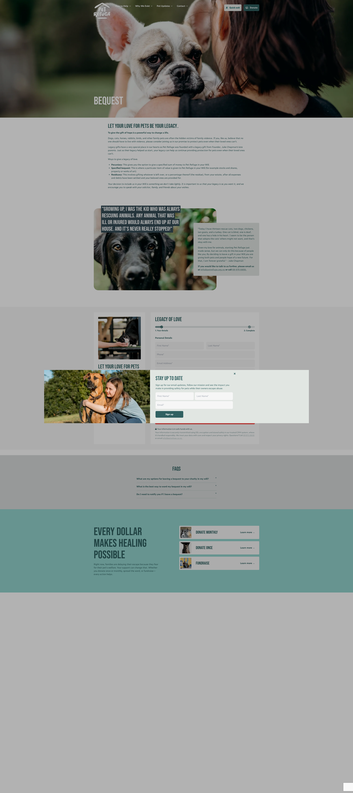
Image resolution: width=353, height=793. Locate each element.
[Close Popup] (235, 374)
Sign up (169, 414)
